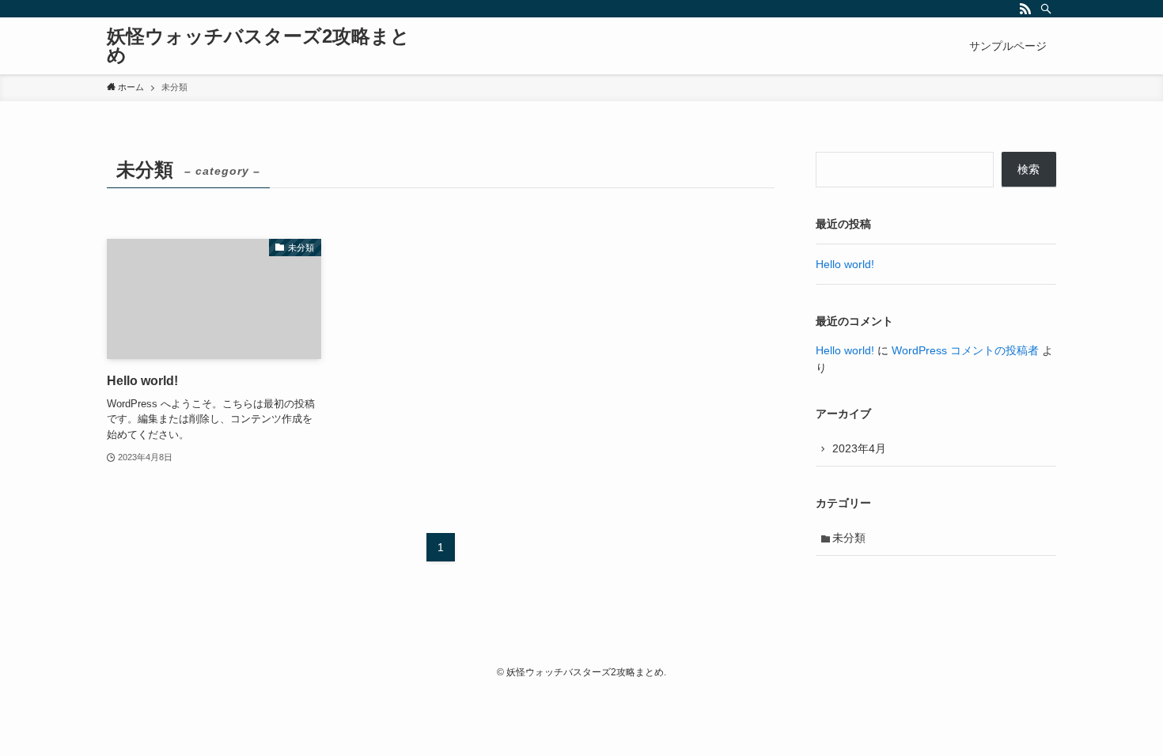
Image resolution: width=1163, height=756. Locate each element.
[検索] (1046, 8)
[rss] (1025, 8)
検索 (1028, 169)
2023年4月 (859, 448)
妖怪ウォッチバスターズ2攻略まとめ (258, 46)
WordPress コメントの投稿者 (965, 350)
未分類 (849, 537)
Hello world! (845, 264)
